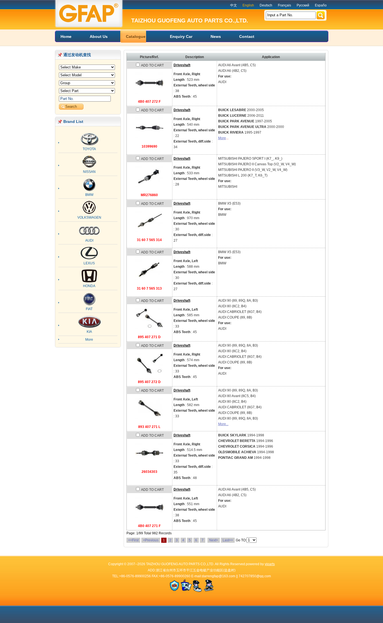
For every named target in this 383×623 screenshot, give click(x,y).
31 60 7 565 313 (149, 288)
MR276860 (149, 195)
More (222, 138)
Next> (213, 540)
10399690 (149, 146)
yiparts (270, 564)
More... (223, 424)
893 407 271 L (149, 427)
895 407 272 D (149, 382)
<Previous (150, 540)
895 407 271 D (149, 337)
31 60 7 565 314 (149, 240)
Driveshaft (182, 65)
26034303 (149, 472)
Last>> (228, 540)
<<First (133, 540)
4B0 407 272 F (149, 102)
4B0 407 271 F (149, 526)
